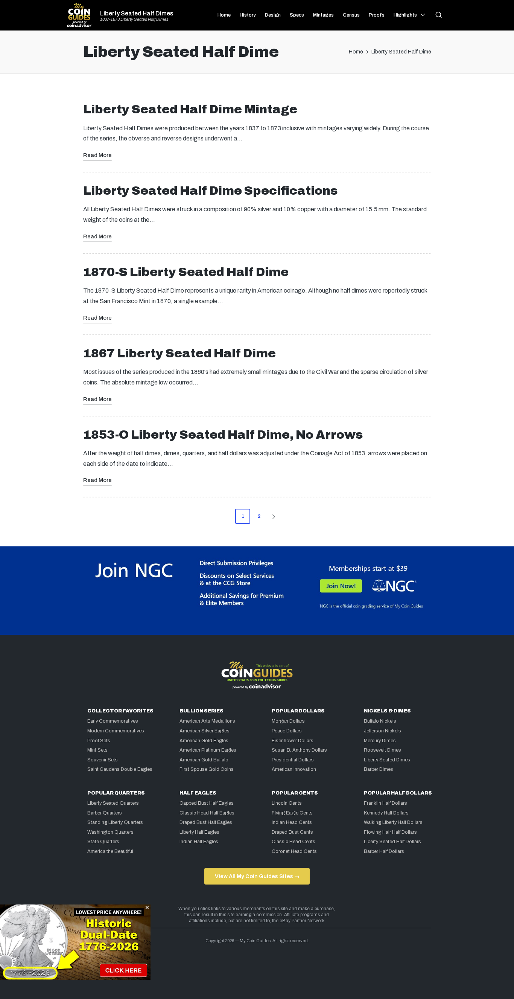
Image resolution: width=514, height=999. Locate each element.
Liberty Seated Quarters (113, 803)
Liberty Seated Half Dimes (136, 14)
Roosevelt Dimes (382, 750)
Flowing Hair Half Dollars (390, 832)
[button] (275, 516)
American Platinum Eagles (207, 750)
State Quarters (103, 841)
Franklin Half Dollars (385, 803)
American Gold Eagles (203, 740)
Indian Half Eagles (198, 841)
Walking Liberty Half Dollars (393, 822)
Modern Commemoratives (115, 731)
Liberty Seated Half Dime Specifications (210, 190)
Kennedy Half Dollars (386, 813)
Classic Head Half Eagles (206, 813)
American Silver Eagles (204, 731)
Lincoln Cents (287, 803)
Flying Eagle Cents (292, 813)
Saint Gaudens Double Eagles (119, 769)
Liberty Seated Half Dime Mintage (190, 109)
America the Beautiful (110, 851)
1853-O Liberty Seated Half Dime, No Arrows (223, 434)
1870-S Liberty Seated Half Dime (186, 272)
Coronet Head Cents (294, 851)
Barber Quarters (104, 813)
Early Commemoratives (112, 721)
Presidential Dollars (293, 760)
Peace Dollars (287, 731)
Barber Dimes (378, 769)
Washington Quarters (110, 832)
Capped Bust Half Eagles (206, 803)
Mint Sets (97, 750)
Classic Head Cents (293, 841)
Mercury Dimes (380, 740)
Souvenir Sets (102, 760)
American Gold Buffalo (203, 760)
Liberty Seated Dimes (387, 760)
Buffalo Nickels (380, 721)
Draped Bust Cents (292, 832)
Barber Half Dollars (384, 851)
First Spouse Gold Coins (206, 769)
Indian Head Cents (292, 822)
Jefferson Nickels (382, 731)
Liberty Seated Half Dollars (392, 841)
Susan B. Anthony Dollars (299, 750)
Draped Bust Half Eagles (205, 822)
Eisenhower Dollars (292, 740)
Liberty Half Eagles (199, 832)
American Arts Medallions (207, 721)
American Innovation (294, 769)
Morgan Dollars (288, 721)
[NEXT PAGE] (273, 516)
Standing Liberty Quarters (115, 822)
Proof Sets (98, 740)
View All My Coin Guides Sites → (257, 876)
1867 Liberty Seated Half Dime (179, 353)
